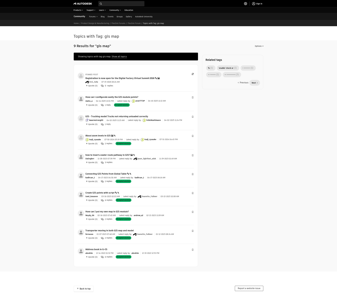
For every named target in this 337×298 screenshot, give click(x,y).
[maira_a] (81, 98)
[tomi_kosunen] (81, 194)
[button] (192, 97)
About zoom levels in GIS (98, 135)
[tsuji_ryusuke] (81, 137)
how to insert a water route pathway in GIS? (107, 155)
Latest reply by (123, 101)
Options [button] (258, 46)
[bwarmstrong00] (81, 118)
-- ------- (212, 74)
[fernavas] (81, 232)
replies (108, 143)
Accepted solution (122, 105)
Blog (103, 16)
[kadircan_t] (81, 175)
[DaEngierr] (81, 156)
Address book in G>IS (96, 249)
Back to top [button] (85, 288)
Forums (92, 16)
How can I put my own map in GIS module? (107, 211)
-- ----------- (230, 74)
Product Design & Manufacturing (95, 23)
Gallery (129, 16)
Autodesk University (144, 16)
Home (76, 23)
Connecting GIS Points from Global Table (106, 173)
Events (110, 16)
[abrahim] (81, 251)
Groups (120, 16)
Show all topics (119, 56)
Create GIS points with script (99, 192)
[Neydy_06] (81, 213)
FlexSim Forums (118, 23)
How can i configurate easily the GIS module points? (111, 97)
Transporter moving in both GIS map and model (109, 230)
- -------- (246, 68)
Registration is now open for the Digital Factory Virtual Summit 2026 (119, 78)
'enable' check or (226, 68)
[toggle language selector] (245, 3)
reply (108, 105)
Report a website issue (249, 288)
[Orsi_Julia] (81, 75)
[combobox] (121, 3)
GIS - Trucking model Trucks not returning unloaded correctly (116, 116)
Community (79, 16)
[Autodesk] (83, 3)
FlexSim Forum (134, 23)
